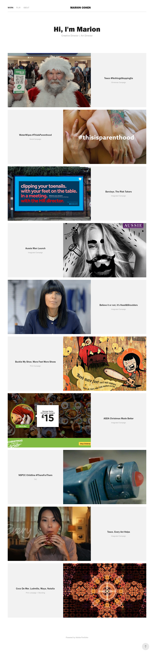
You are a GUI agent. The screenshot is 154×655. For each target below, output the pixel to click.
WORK (10, 7)
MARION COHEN (80, 7)
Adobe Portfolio (82, 637)
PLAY (18, 7)
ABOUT (26, 7)
